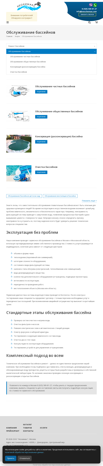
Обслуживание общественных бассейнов (28, 61)
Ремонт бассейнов (16, 46)
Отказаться (25, 458)
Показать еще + (89, 200)
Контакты (28, 431)
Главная (9, 36)
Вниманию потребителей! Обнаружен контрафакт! (22, 16)
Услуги (17, 36)
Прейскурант (11, 431)
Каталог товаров (27, 426)
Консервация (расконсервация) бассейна (27, 67)
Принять (10, 458)
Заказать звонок (87, 14)
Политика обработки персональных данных (51, 464)
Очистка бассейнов (18, 72)
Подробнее (41, 92)
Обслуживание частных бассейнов (25, 56)
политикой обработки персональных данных (24, 452)
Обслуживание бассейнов (19, 51)
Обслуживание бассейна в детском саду (24, 196)
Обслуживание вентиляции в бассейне (60, 196)
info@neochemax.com (86, 11)
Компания (11, 428)
